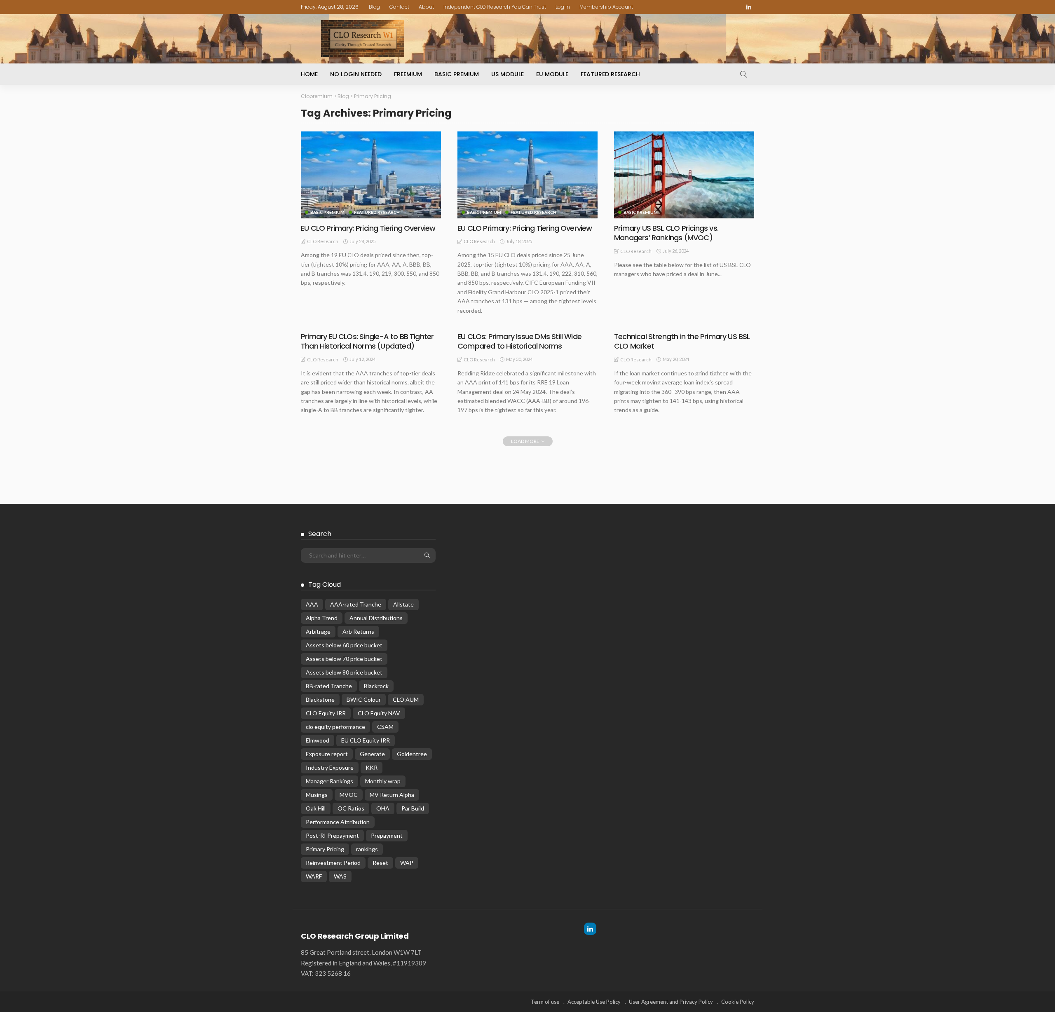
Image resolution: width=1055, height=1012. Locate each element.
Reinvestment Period (333, 862)
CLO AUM (406, 699)
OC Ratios (351, 808)
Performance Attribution (338, 821)
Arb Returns (358, 631)
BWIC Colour (364, 699)
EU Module (552, 74)
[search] (743, 74)
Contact (399, 6)
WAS (340, 876)
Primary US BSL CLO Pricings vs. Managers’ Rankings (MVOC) (666, 233)
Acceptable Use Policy (594, 1001)
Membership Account (606, 6)
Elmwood (317, 740)
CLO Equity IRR (326, 713)
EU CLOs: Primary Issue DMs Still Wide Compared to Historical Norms (519, 341)
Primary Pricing (325, 849)
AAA (312, 604)
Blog (374, 6)
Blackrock (376, 685)
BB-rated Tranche (329, 685)
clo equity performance (335, 726)
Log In (563, 6)
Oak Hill (316, 808)
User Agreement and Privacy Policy (671, 1001)
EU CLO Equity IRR (365, 740)
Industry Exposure (330, 767)
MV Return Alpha (392, 794)
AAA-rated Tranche (355, 604)
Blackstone (320, 699)
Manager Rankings (329, 781)
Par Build (412, 808)
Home (309, 74)
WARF (314, 876)
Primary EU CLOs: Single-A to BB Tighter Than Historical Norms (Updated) (367, 341)
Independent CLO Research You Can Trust (494, 6)
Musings (317, 794)
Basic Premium (456, 74)
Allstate (403, 604)
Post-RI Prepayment (332, 835)
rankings (367, 849)
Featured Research (610, 74)
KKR (371, 767)
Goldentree (412, 753)
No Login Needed (356, 74)
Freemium (408, 74)
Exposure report (327, 753)
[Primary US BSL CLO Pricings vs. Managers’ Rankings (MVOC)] (684, 174)
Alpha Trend (322, 617)
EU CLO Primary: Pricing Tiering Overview (368, 228)
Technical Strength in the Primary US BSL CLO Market (682, 341)
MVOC (349, 794)
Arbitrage (318, 631)
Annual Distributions (376, 617)
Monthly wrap (383, 781)
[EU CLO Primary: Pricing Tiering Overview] (371, 174)
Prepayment (387, 835)
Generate (372, 753)
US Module (507, 74)
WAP (406, 862)
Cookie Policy (737, 1001)
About (426, 6)
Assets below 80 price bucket (344, 672)
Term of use (545, 1001)
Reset (380, 862)
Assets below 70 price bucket (344, 658)
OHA (382, 808)
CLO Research (322, 241)
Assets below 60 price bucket (344, 645)
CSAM (385, 726)
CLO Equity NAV (379, 713)
